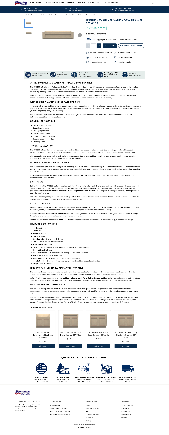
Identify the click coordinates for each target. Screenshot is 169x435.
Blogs (87, 411)
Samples (91, 3)
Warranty (124, 418)
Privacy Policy (125, 408)
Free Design (71, 3)
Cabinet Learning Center (55, 3)
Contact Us (89, 418)
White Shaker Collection (58, 408)
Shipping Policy (126, 415)
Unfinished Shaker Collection (60, 415)
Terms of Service (127, 405)
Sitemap (88, 421)
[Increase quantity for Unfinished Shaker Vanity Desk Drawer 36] (99, 45)
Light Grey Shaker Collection (60, 411)
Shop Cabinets (35, 3)
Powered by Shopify (84, 427)
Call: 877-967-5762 (110, 3)
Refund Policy (125, 411)
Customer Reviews (92, 415)
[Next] (80, 35)
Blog (98, 3)
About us (81, 3)
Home (88, 405)
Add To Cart (110, 45)
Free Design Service (92, 408)
